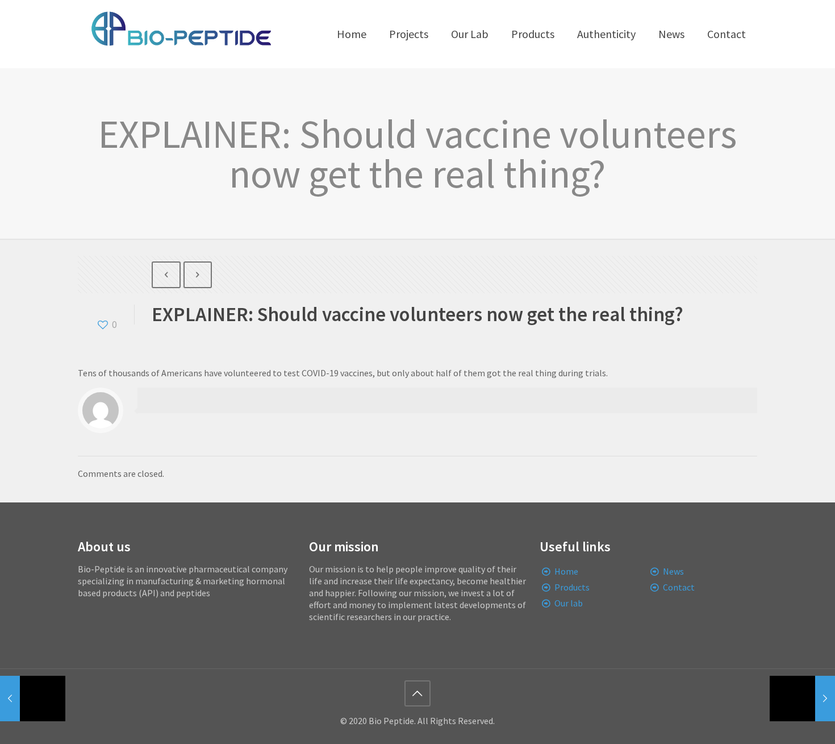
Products (572, 587)
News (673, 571)
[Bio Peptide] (180, 34)
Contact (679, 587)
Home (566, 571)
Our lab (568, 603)
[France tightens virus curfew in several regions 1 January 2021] (802, 698)
